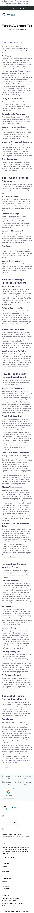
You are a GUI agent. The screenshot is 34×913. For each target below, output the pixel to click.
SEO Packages (6, 871)
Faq (3, 869)
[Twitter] (13, 8)
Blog (3, 883)
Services (4, 866)
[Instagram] (17, 8)
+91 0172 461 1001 (8, 822)
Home (9, 29)
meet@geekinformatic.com (10, 824)
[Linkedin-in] (20, 8)
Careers (4, 881)
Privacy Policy (6, 888)
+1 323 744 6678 (8, 820)
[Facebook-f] (10, 8)
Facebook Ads (18, 46)
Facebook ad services (15, 92)
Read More (5, 767)
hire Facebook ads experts (18, 494)
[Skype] (23, 8)
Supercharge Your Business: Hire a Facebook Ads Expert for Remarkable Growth (16, 51)
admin (12, 46)
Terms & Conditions (7, 886)
